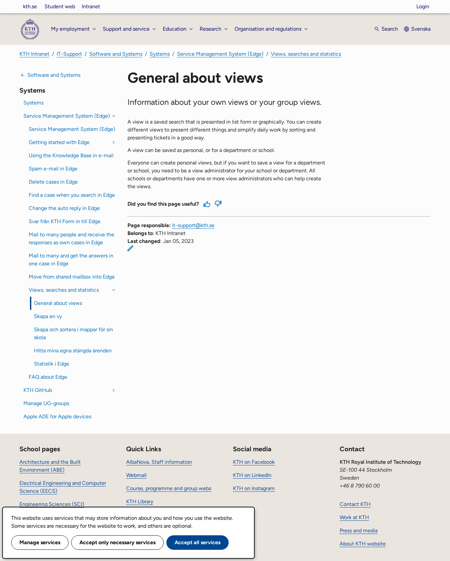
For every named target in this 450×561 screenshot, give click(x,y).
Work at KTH (354, 517)
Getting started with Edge (59, 142)
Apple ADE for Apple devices (57, 416)
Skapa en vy (48, 316)
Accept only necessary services (117, 542)
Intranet (91, 6)
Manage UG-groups (46, 403)
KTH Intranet (34, 54)
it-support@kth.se (193, 225)
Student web (59, 6)
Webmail (136, 475)
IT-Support (69, 54)
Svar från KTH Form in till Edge (64, 221)
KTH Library (139, 501)
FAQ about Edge (48, 377)
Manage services (39, 542)
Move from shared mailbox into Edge (72, 277)
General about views (58, 303)
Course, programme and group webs (168, 488)
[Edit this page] (130, 248)
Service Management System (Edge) (220, 54)
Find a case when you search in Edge (72, 195)
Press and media (359, 530)
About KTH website (363, 544)
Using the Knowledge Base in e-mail (71, 155)
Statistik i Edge (51, 364)
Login (422, 6)
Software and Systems (115, 54)
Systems (160, 54)
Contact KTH (355, 504)
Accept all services (197, 542)
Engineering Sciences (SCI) (51, 504)
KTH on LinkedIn (252, 475)
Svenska (421, 29)
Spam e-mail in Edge (53, 168)
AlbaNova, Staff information (159, 462)
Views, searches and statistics (306, 54)
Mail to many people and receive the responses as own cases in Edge (71, 238)
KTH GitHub (37, 390)
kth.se (30, 6)
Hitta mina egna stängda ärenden (73, 350)
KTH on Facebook (254, 462)
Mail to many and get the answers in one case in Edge (71, 259)
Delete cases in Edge (53, 182)
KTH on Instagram (254, 488)
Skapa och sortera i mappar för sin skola (73, 333)
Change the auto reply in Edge (64, 208)
